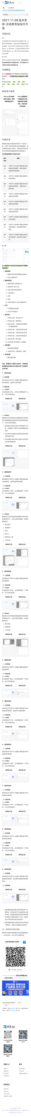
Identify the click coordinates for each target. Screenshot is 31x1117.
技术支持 (6, 1091)
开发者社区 (22, 1068)
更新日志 (6, 1071)
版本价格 (6, 1073)
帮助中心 (6, 1068)
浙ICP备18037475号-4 (15, 1112)
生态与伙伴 (7, 1093)
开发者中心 (7, 1076)
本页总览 (5, 14)
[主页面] (3, 8)
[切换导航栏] (3, 2)
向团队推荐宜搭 (23, 1073)
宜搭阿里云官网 (8, 1096)
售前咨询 (6, 1089)
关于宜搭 (21, 1071)
